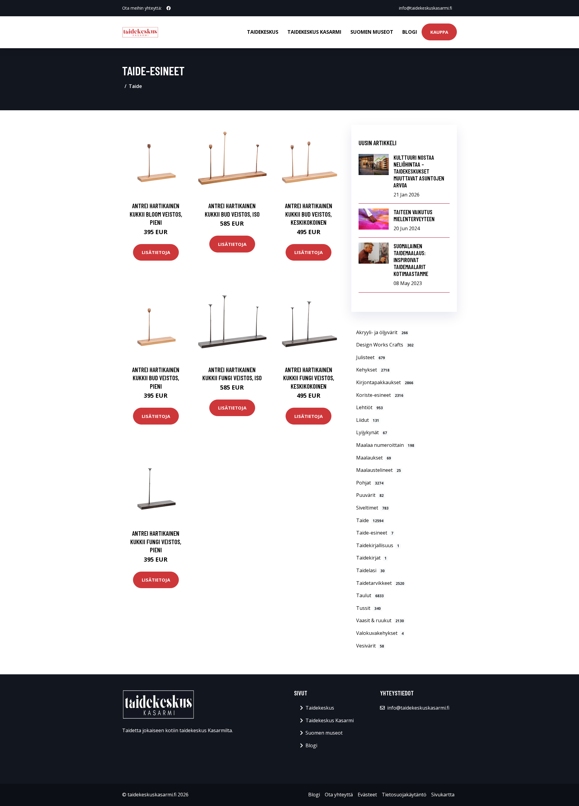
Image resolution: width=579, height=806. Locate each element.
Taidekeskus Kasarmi (314, 32)
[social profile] (168, 8)
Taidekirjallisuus (377, 545)
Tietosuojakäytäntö (404, 794)
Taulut (370, 595)
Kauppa (439, 32)
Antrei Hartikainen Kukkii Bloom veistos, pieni (156, 214)
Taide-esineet (374, 532)
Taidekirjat (371, 557)
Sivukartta (442, 794)
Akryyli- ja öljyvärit (382, 332)
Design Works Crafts (384, 344)
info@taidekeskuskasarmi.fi (425, 8)
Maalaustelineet (378, 470)
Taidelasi (370, 570)
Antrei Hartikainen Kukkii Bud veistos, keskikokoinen (308, 214)
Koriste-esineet (379, 395)
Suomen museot (371, 32)
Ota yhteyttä (339, 794)
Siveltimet (372, 507)
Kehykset (372, 369)
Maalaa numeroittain (385, 445)
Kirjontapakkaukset (384, 382)
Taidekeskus (262, 32)
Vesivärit (370, 645)
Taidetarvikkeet (380, 583)
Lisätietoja (156, 252)
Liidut (367, 420)
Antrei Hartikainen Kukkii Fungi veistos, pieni (155, 541)
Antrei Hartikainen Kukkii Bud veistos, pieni (155, 378)
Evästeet (367, 794)
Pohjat (369, 482)
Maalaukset (373, 457)
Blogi (409, 32)
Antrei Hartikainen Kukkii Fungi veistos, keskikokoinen (308, 378)
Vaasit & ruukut (380, 620)
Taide (135, 86)
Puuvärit (370, 495)
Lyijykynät (371, 432)
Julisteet (370, 357)
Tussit (368, 608)
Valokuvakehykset (379, 633)
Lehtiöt (369, 407)
